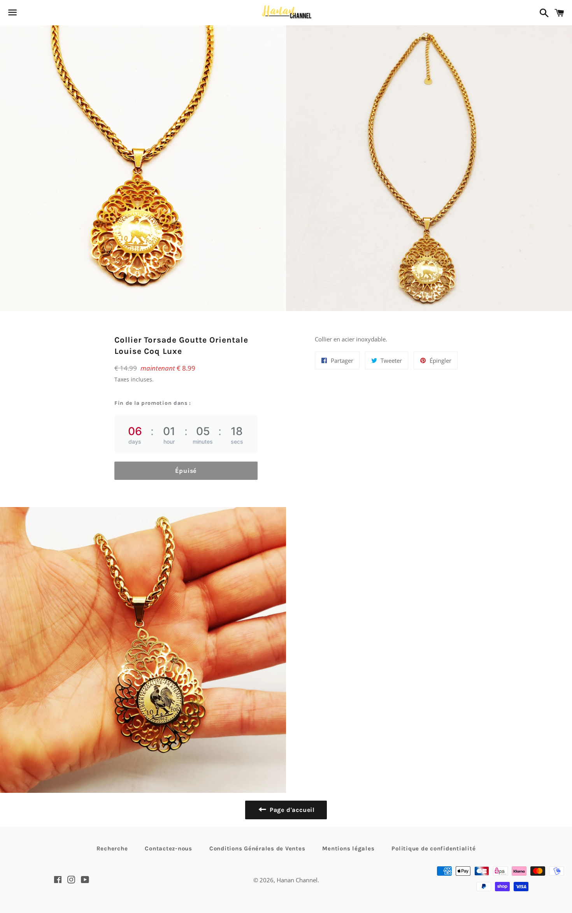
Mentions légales (348, 848)
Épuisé (186, 470)
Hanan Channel (297, 880)
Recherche (112, 848)
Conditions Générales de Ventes (257, 848)
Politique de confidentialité (433, 848)
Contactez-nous (168, 848)
